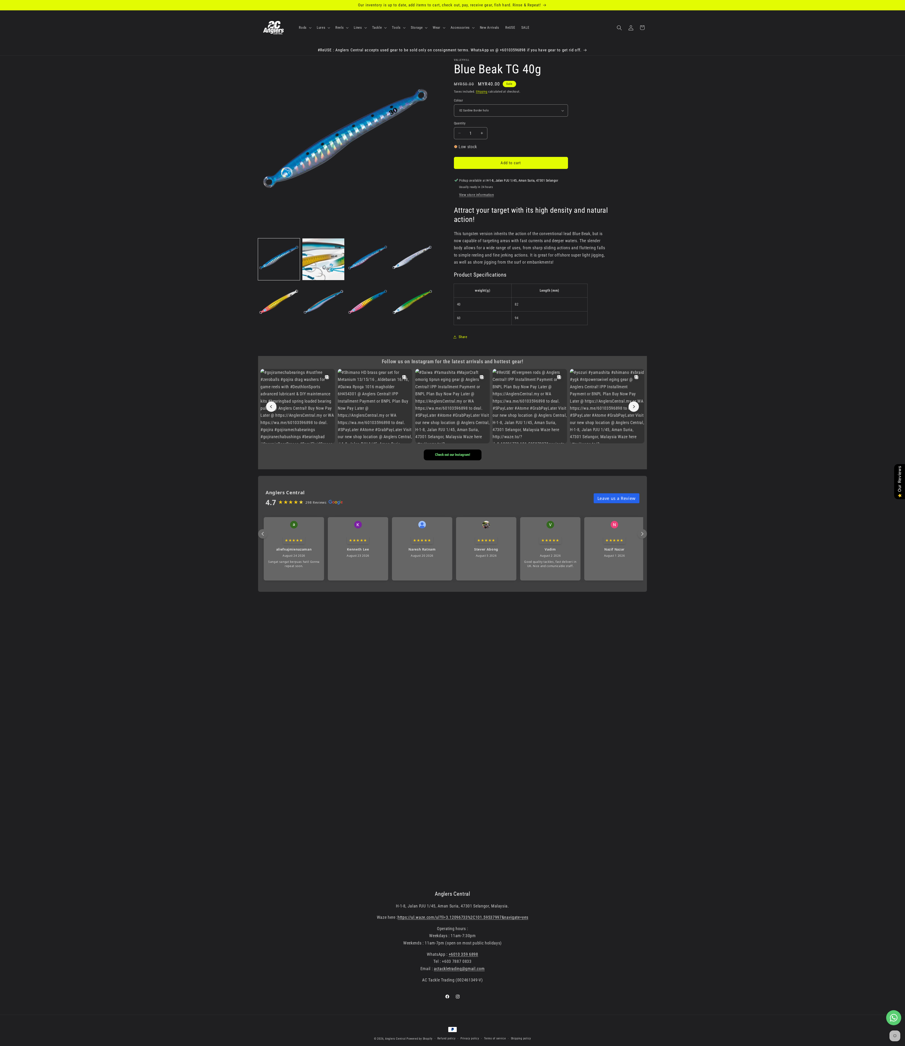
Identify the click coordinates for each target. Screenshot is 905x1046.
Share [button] (463, 337)
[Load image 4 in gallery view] (412, 259)
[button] (305, 27)
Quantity (460, 123)
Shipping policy (521, 1038)
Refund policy (446, 1038)
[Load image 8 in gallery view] (412, 303)
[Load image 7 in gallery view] (368, 303)
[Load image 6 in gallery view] (323, 303)
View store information (476, 195)
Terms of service (495, 1038)
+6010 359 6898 (463, 954)
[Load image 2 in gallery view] (323, 259)
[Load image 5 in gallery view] (279, 303)
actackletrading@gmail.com (459, 968)
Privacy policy (470, 1038)
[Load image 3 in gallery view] (368, 259)
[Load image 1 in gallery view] (279, 259)
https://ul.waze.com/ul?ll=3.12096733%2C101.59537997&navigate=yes (463, 917)
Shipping (481, 91)
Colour (458, 100)
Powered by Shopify (419, 1038)
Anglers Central (395, 1038)
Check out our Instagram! (452, 455)
